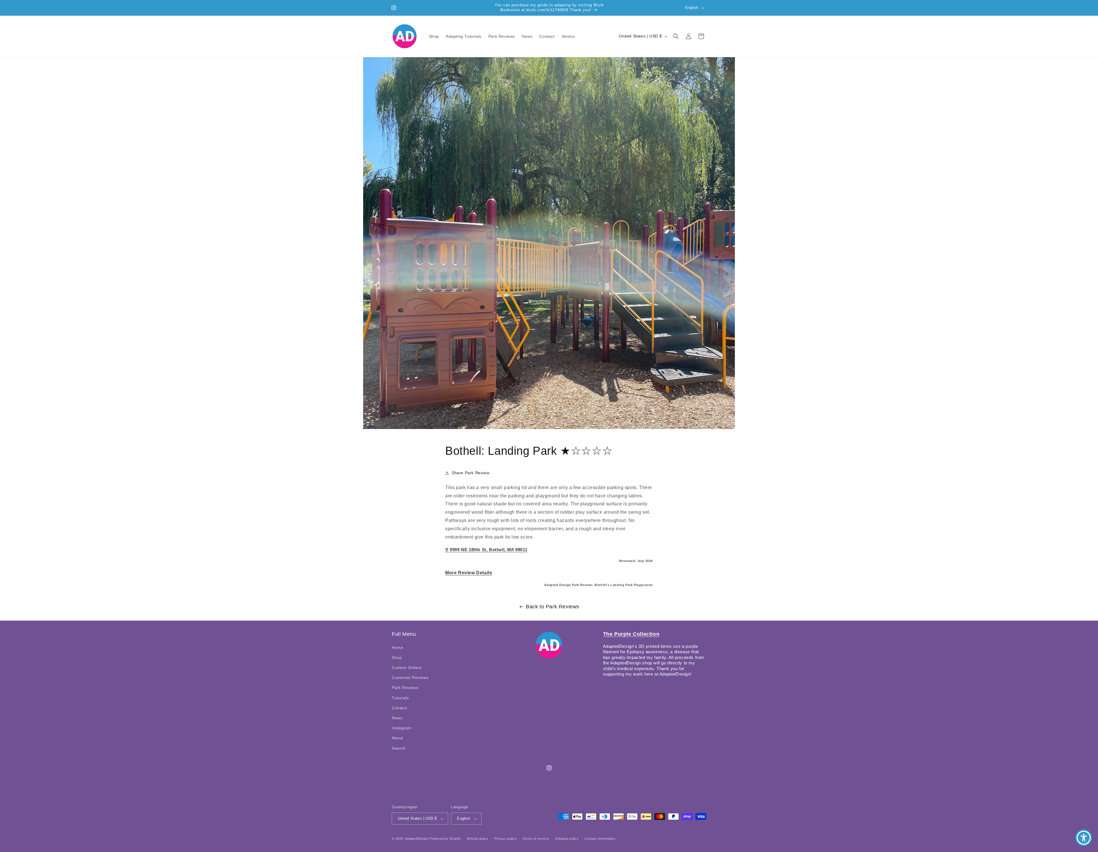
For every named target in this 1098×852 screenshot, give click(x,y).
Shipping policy (567, 838)
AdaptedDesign (417, 839)
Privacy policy (505, 838)
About (397, 738)
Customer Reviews (410, 677)
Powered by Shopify (445, 839)
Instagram (401, 728)
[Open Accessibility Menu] (1083, 837)
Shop (397, 657)
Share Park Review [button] (470, 472)
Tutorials (400, 697)
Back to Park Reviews (552, 606)
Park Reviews (405, 687)
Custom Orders (407, 667)
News (397, 717)
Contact (399, 707)
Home (397, 647)
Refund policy (477, 838)
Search (399, 748)
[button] (676, 36)
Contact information (599, 838)
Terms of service (535, 838)
